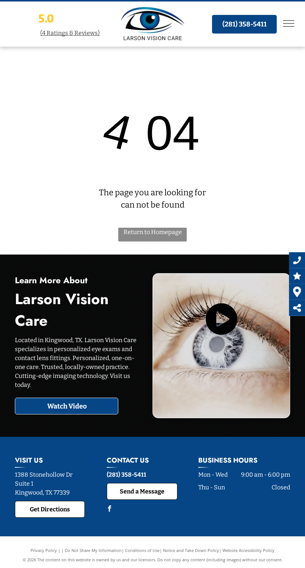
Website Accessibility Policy (248, 550)
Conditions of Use (142, 550)
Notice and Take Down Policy (191, 550)
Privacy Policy (43, 550)
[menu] (288, 23)
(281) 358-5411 (126, 474)
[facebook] (110, 509)
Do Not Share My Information (93, 550)
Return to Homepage (152, 232)
